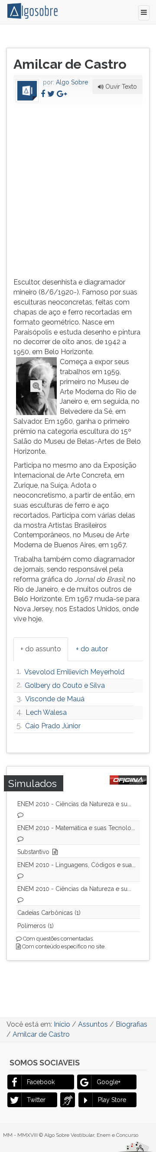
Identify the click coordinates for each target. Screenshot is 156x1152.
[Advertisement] (78, 189)
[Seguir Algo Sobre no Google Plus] (62, 93)
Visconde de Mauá (54, 699)
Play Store (112, 1099)
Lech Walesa (46, 712)
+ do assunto (40, 649)
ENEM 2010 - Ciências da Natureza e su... (74, 803)
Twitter (36, 1099)
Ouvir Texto (120, 86)
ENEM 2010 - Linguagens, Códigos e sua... (76, 864)
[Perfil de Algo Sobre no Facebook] (43, 93)
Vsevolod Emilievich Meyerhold (74, 672)
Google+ (108, 1081)
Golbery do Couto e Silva (65, 685)
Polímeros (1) (35, 925)
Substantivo (33, 851)
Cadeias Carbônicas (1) (49, 912)
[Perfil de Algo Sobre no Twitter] (51, 93)
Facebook (41, 1081)
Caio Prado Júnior (53, 726)
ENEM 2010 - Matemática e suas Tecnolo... (76, 827)
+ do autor (92, 649)
